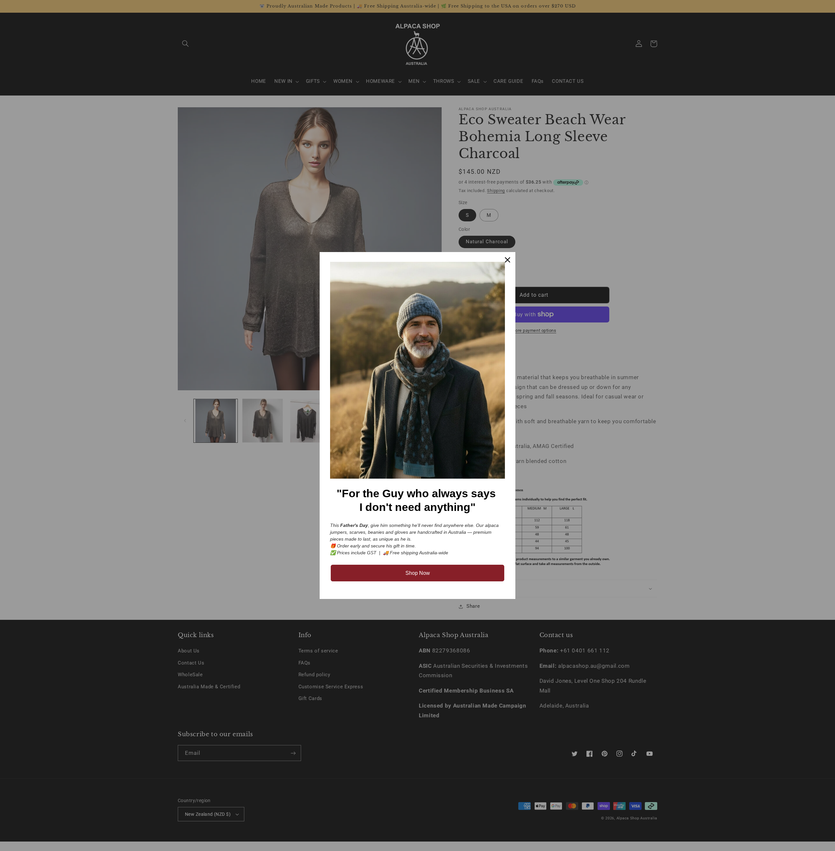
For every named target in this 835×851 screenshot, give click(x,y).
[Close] (507, 260)
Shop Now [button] (417, 573)
